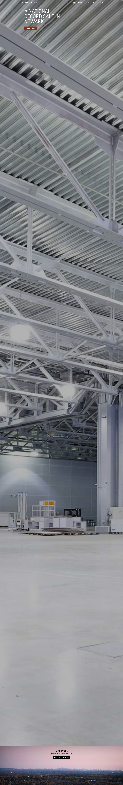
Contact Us (100, 2)
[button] (112, 373)
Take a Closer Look (31, 28)
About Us (88, 2)
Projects (80, 2)
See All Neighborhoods (61, 757)
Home (74, 2)
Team (94, 2)
